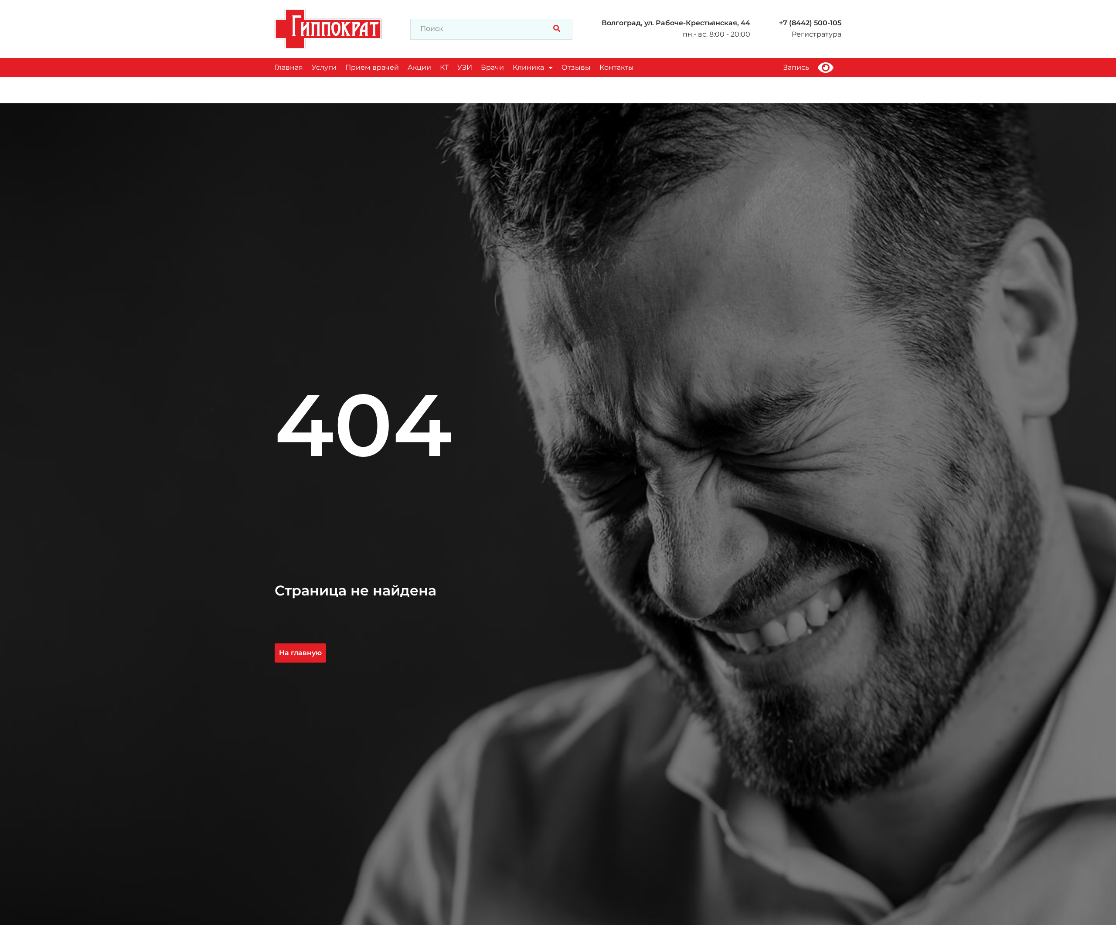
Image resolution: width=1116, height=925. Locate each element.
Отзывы (576, 67)
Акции (419, 67)
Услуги (324, 67)
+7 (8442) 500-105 (810, 23)
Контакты (616, 67)
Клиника (528, 67)
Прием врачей (372, 67)
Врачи (492, 67)
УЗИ (464, 67)
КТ (444, 67)
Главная (289, 67)
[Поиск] (556, 29)
